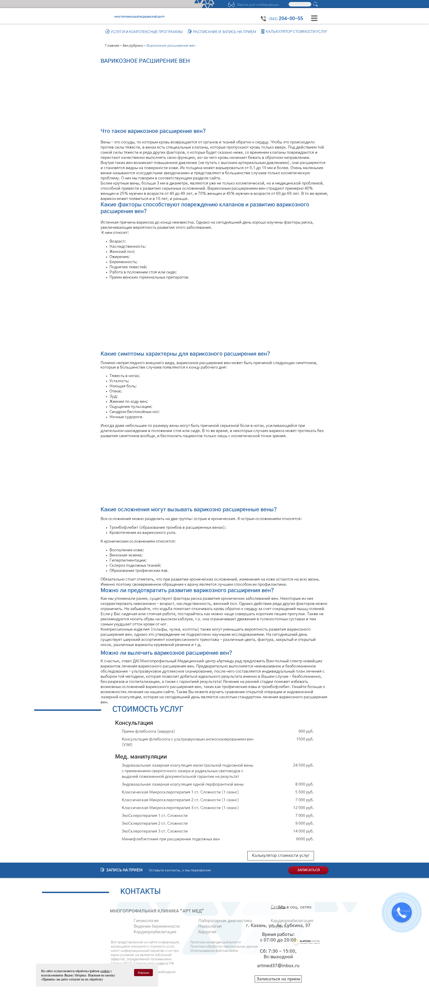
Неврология (210, 926)
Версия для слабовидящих (258, 4)
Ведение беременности (157, 926)
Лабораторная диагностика (225, 921)
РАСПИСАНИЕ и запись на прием (224, 32)
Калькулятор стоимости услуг (297, 32)
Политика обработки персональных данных (224, 946)
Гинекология (146, 921)
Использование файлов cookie (214, 950)
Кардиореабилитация (155, 932)
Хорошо (143, 972)
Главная (112, 45)
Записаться (308, 870)
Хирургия (207, 932)
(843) (285, 19)
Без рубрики (133, 45)
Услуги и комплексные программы (147, 32)
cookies (105, 971)
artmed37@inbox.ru (278, 966)
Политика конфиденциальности (215, 942)
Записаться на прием (278, 979)
